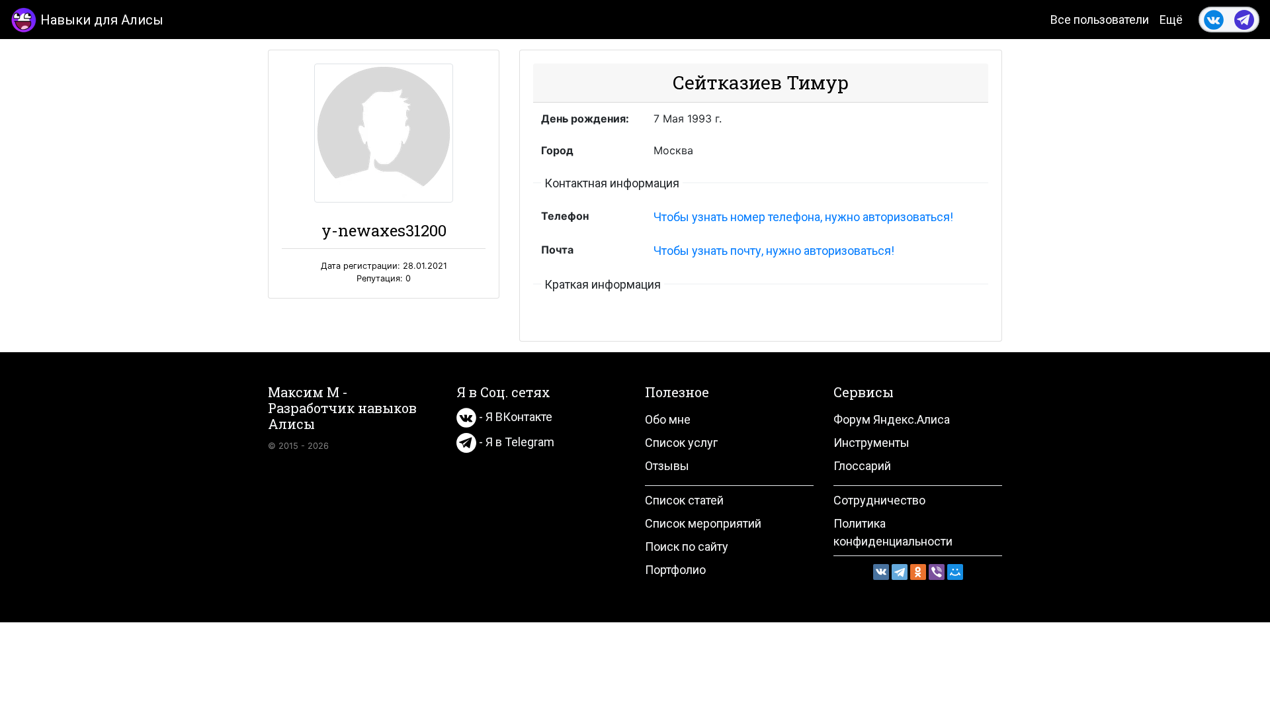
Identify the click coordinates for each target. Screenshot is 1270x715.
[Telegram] (900, 572)
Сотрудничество (879, 500)
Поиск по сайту (686, 546)
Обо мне (668, 419)
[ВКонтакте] (881, 572)
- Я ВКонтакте (514, 417)
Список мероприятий (703, 523)
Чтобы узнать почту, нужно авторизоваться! (774, 251)
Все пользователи (1099, 19)
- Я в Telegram (515, 442)
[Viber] (937, 572)
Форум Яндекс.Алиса (891, 419)
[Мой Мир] (955, 572)
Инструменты (871, 443)
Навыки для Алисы (101, 20)
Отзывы (667, 466)
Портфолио (675, 570)
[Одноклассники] (918, 572)
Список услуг (681, 443)
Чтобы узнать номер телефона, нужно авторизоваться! (803, 217)
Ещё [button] (1171, 19)
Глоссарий (862, 466)
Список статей (684, 500)
